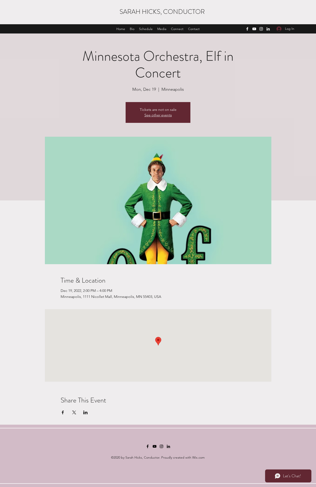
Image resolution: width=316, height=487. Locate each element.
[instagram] (261, 29)
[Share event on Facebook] (63, 412)
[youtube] (254, 29)
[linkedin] (268, 29)
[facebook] (247, 29)
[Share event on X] (74, 412)
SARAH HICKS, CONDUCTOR (162, 11)
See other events (158, 115)
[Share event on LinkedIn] (85, 412)
